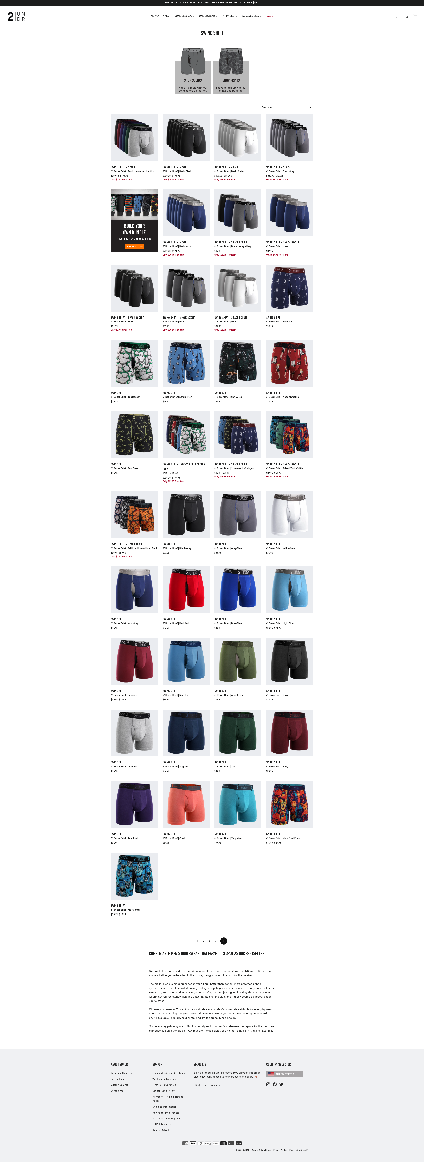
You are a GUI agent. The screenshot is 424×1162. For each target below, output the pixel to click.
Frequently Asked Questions (168, 1073)
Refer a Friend (160, 1130)
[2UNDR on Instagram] (268, 1084)
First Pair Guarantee (164, 1085)
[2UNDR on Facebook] (275, 1084)
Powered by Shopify (298, 1150)
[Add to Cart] (134, 311)
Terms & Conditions (261, 1150)
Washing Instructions (164, 1079)
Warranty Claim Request (166, 1119)
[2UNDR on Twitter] (281, 1084)
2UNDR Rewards (161, 1124)
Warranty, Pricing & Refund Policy (167, 1099)
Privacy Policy (280, 1150)
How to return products (165, 1113)
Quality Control (119, 1085)
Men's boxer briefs (228, 1009)
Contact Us (117, 1091)
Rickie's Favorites (261, 1030)
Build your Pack (134, 247)
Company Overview (121, 1073)
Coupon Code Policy (163, 1091)
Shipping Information (164, 1107)
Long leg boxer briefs (191, 1013)
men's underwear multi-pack (235, 1026)
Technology (117, 1079)
